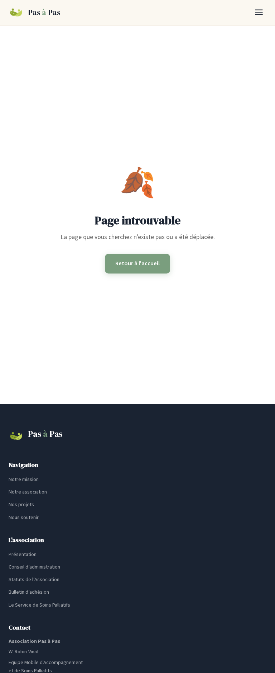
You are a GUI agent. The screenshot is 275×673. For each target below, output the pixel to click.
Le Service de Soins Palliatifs (39, 605)
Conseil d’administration (34, 567)
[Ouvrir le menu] (258, 13)
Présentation (23, 554)
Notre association (28, 492)
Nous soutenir (24, 517)
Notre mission (24, 479)
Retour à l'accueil (137, 263)
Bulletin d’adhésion (29, 592)
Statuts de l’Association (34, 579)
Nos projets (21, 504)
